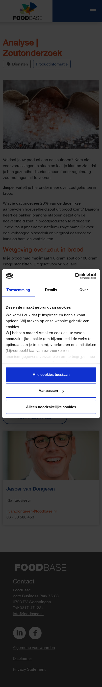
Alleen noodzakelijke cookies (51, 407)
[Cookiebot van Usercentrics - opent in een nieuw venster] (74, 276)
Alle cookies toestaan (51, 374)
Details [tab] (51, 289)
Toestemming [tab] (18, 289)
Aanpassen (48, 390)
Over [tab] (83, 289)
